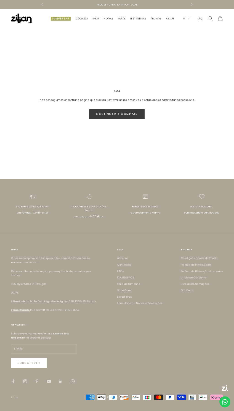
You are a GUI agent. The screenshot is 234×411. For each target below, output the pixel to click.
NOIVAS (108, 18)
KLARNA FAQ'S (125, 277)
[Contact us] (224, 401)
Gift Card (187, 290)
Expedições (124, 297)
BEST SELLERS (138, 18)
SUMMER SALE (60, 18)
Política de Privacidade (196, 265)
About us (122, 258)
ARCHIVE (156, 18)
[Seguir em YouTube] (49, 381)
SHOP (95, 18)
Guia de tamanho (128, 284)
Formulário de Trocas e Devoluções (139, 303)
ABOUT (170, 18)
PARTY (121, 18)
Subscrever (29, 363)
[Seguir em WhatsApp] (72, 381)
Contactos (124, 265)
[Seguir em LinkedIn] (60, 381)
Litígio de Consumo (193, 277)
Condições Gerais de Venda (199, 258)
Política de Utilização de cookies (202, 271)
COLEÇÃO (81, 18)
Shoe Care (124, 290)
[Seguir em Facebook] (13, 381)
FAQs (120, 271)
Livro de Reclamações (195, 284)
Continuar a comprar (117, 114)
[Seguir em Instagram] (25, 381)
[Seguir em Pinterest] (37, 381)
